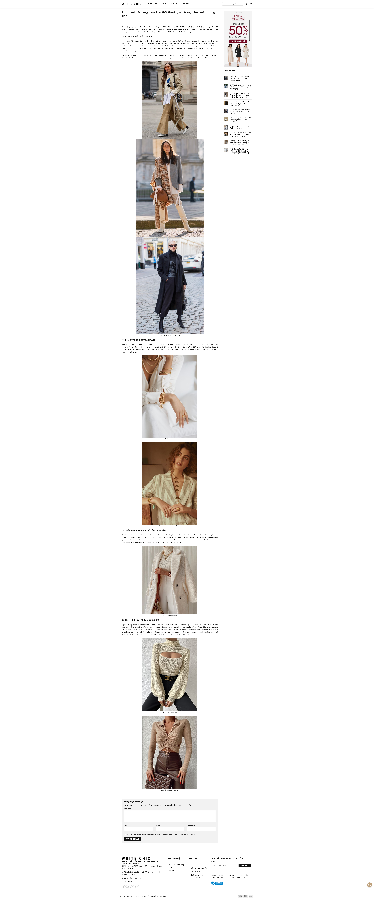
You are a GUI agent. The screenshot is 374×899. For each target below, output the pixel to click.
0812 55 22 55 (129, 881)
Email (158, 825)
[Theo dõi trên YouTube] (137, 886)
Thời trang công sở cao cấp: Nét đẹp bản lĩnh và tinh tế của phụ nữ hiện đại (240, 134)
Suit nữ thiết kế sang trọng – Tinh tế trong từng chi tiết (241, 127)
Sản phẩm (163, 4)
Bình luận (128, 808)
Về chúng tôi (152, 4)
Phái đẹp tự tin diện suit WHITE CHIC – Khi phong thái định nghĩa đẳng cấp (239, 151)
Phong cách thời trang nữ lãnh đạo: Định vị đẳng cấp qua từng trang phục (240, 142)
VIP (192, 865)
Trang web (191, 825)
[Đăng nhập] (247, 4)
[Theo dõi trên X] (134, 886)
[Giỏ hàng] (251, 4)
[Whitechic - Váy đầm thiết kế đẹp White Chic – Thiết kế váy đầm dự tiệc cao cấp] (131, 4)
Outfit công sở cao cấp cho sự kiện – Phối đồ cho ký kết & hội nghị (240, 87)
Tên (126, 825)
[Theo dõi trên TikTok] (130, 886)
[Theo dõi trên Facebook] (123, 886)
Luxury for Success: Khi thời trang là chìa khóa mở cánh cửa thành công (240, 103)
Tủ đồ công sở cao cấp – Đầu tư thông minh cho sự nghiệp (241, 120)
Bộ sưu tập (175, 4)
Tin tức (186, 4)
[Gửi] (223, 4)
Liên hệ (171, 871)
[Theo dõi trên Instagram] (127, 886)
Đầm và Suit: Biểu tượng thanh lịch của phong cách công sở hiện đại (240, 78)
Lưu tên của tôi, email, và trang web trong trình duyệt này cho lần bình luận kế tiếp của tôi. (161, 834)
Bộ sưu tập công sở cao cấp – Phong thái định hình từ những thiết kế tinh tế (241, 95)
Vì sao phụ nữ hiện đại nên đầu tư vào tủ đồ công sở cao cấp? (240, 111)
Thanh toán (195, 871)
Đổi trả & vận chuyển (199, 868)
